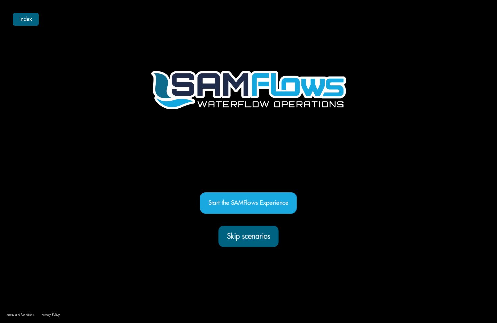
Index (25, 19)
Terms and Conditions (20, 314)
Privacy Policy (51, 314)
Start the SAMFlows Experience (248, 203)
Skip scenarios (248, 236)
